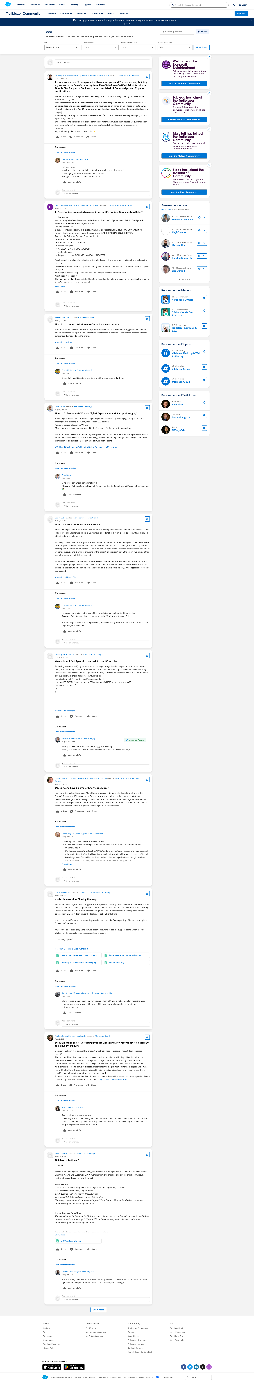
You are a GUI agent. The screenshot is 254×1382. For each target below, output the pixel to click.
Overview (51, 13)
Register (142, 20)
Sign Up (241, 13)
